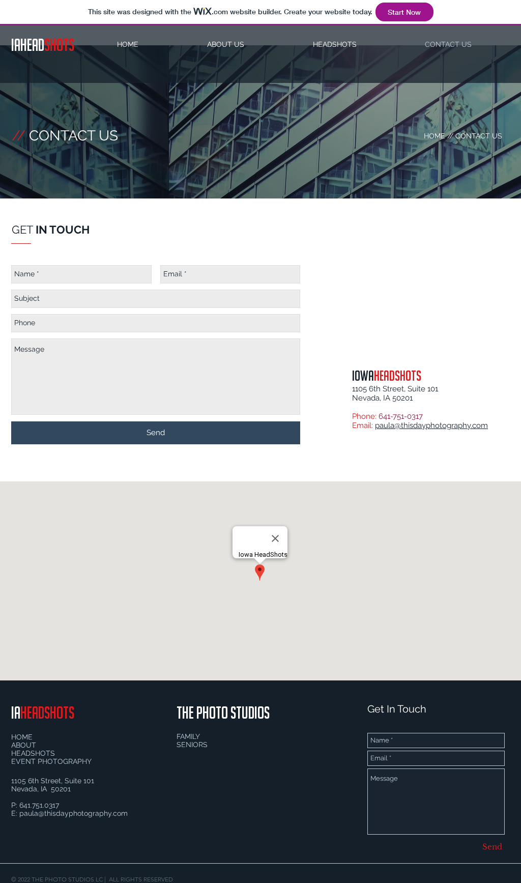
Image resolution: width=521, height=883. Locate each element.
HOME (434, 136)
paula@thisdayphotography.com (431, 425)
